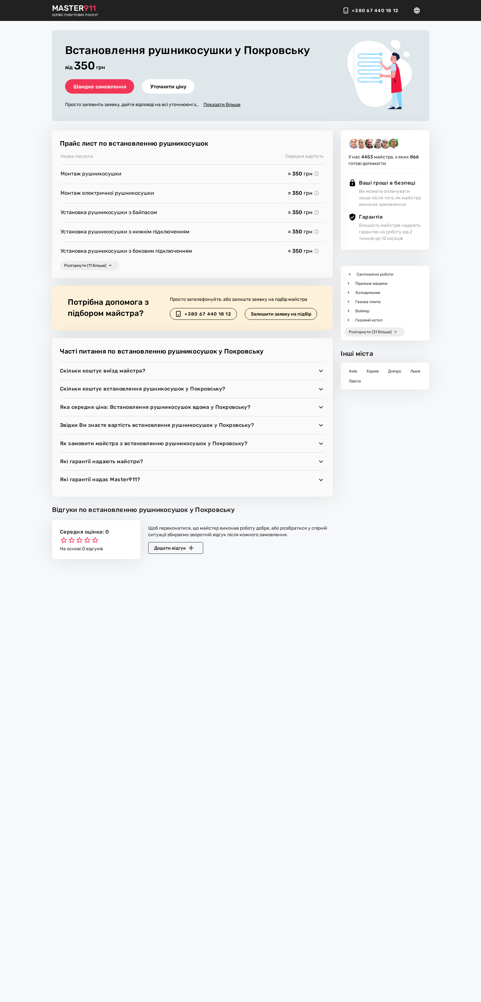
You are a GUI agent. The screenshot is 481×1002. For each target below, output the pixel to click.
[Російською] (418, 10)
